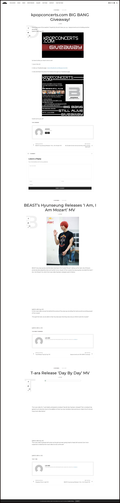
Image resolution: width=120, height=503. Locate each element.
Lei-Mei (60, 214)
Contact (51, 2)
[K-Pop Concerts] (4, 3)
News (23, 2)
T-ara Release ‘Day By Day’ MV (60, 373)
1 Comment (32, 153)
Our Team (44, 2)
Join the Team (59, 2)
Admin (60, 23)
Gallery (38, 2)
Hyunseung (40, 331)
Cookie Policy (70, 501)
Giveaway (37, 122)
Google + (76, 339)
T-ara (36, 459)
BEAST (36, 331)
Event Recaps (30, 2)
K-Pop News (56, 200)
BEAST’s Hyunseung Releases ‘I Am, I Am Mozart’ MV (60, 207)
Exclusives (12, 2)
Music (18, 2)
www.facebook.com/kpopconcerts (57, 68)
